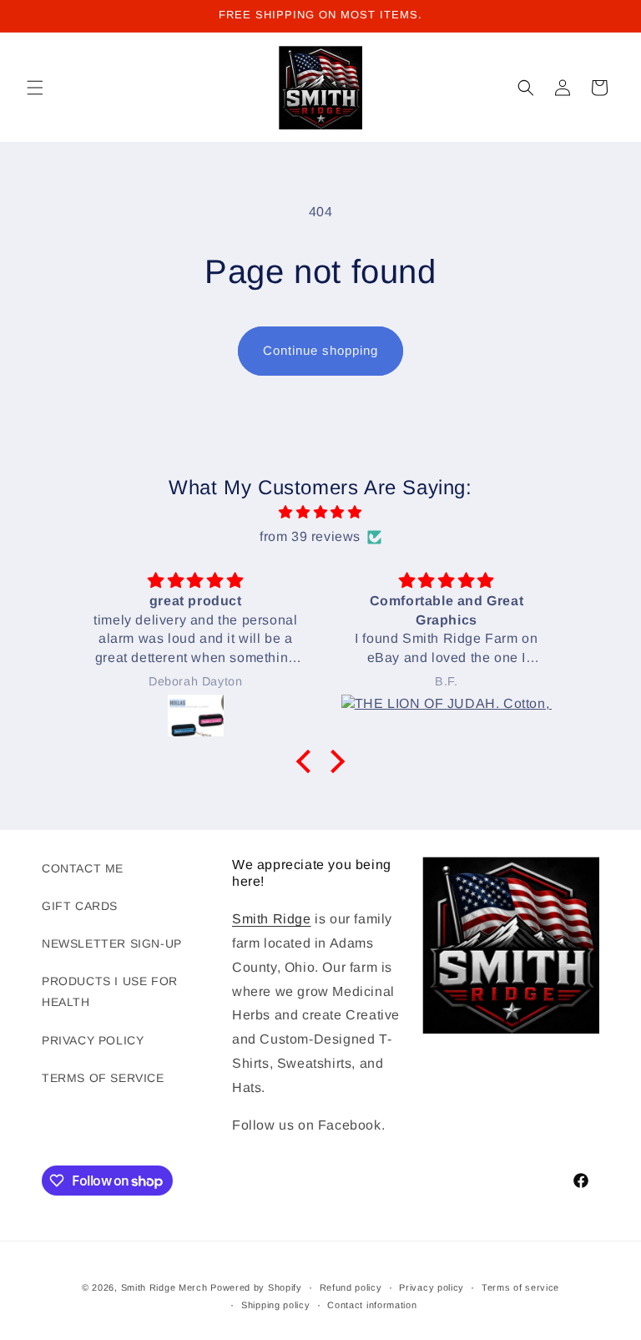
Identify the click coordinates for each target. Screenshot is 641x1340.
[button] (35, 87)
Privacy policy (431, 1287)
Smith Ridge (271, 919)
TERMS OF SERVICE (103, 1078)
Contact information (371, 1305)
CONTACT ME (83, 868)
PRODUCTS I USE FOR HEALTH (110, 991)
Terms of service (520, 1287)
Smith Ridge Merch (164, 1287)
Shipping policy (275, 1305)
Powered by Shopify (256, 1287)
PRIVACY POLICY (93, 1040)
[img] (320, 512)
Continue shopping (320, 350)
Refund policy (351, 1287)
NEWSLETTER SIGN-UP (112, 943)
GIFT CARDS (80, 906)
